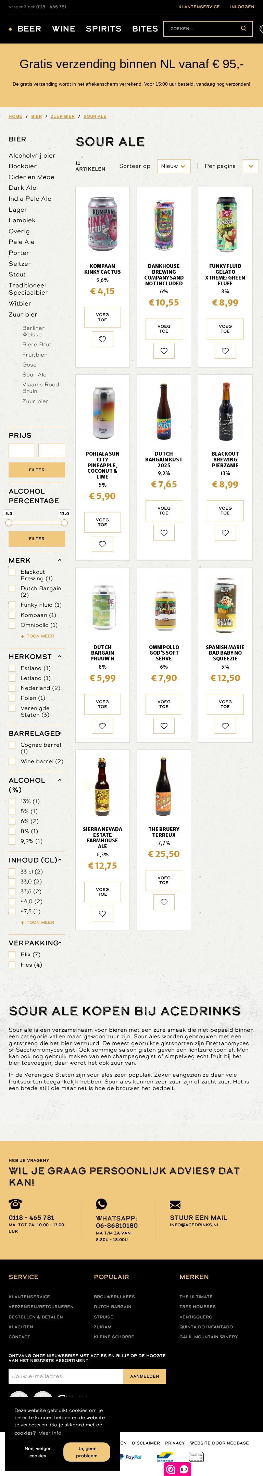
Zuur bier (23, 314)
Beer (29, 29)
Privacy (175, 1443)
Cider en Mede (31, 177)
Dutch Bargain (113, 1307)
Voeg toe (102, 317)
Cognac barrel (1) (41, 748)
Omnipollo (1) (39, 625)
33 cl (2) (32, 871)
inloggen (242, 6)
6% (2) (30, 821)
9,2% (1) (31, 841)
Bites (145, 29)
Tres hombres (197, 1307)
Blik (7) (30, 954)
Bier (17, 139)
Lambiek (22, 220)
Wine (63, 29)
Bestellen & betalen (36, 1317)
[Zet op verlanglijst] (102, 339)
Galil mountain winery (208, 1337)
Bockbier (23, 166)
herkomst (30, 656)
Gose (29, 364)
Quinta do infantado (206, 1327)
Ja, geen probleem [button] (87, 1452)
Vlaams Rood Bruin (40, 388)
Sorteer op (134, 166)
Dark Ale (22, 187)
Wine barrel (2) (42, 761)
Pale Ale (22, 241)
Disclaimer (146, 1443)
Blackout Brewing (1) (37, 575)
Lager (18, 209)
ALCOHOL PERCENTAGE (34, 496)
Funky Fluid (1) (41, 604)
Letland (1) (36, 678)
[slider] (8, 522)
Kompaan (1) (38, 615)
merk (20, 560)
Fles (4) (31, 965)
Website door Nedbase (219, 1443)
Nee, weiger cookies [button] (38, 1452)
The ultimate (196, 1297)
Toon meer (40, 636)
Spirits (104, 29)
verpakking (34, 943)
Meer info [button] (49, 1432)
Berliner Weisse (33, 331)
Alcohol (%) (27, 785)
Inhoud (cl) (33, 860)
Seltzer (20, 263)
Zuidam (102, 1327)
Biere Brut (37, 344)
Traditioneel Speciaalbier (28, 289)
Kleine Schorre (114, 1337)
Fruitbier (34, 354)
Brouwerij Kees (114, 1297)
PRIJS (20, 435)
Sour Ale (34, 374)
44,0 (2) (31, 901)
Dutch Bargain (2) (41, 591)
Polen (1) (33, 698)
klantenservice (199, 6)
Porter (19, 252)
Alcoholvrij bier (32, 155)
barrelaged (34, 733)
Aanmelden (144, 1376)
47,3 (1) (30, 911)
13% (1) (30, 801)
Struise (103, 1317)
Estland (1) (36, 668)
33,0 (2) (31, 881)
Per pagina (220, 166)
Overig (19, 231)
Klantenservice (29, 1297)
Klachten (21, 1327)
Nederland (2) (40, 688)
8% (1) (29, 831)
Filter (37, 470)
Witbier (20, 303)
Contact (19, 1337)
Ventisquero (195, 1317)
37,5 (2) (31, 891)
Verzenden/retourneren (41, 1307)
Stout (17, 274)
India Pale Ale (30, 198)
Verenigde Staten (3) (35, 711)
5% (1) (29, 811)
